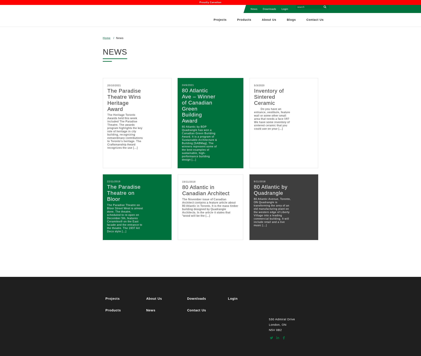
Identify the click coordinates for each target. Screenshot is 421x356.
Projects (220, 19)
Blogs (291, 19)
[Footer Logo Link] (293, 306)
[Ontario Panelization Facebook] (284, 338)
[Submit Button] (325, 7)
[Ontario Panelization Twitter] (272, 338)
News (254, 9)
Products (244, 19)
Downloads (269, 9)
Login (285, 9)
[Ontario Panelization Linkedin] (278, 338)
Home (107, 38)
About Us (269, 19)
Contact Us (315, 19)
